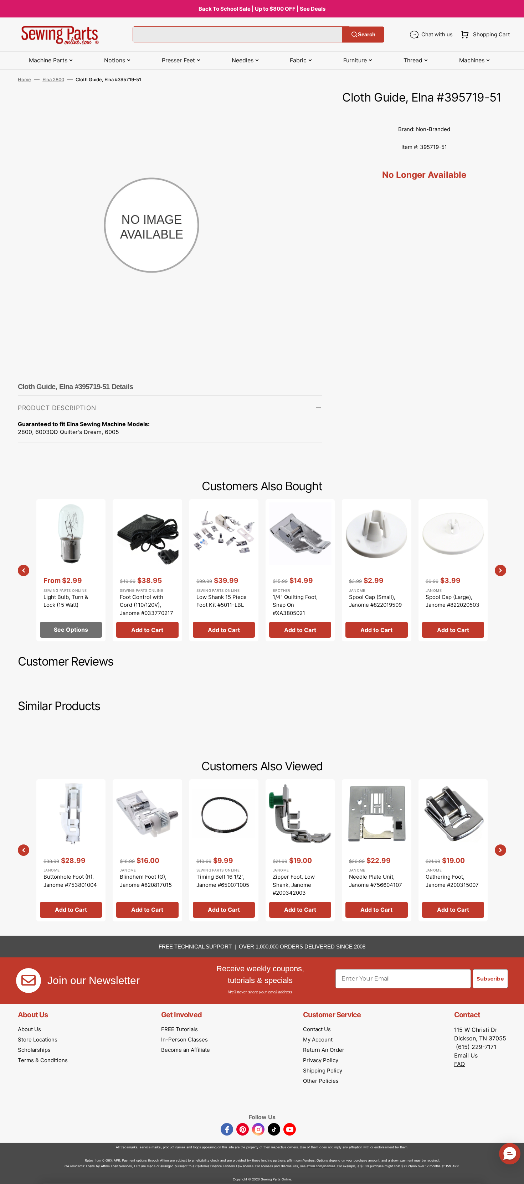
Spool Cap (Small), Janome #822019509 (375, 601)
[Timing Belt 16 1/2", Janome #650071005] (223, 850)
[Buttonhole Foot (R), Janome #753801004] (71, 850)
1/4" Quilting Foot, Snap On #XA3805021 (295, 605)
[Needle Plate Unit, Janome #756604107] (376, 850)
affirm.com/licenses (321, 1166)
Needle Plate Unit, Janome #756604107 (375, 880)
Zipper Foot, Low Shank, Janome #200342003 (294, 884)
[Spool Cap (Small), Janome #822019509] (376, 570)
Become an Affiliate (185, 1049)
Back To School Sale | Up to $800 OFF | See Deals (262, 8)
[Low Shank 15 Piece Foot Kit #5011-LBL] (223, 570)
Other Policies (321, 1080)
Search (366, 34)
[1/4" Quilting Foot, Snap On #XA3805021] (300, 570)
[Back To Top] (513, 1173)
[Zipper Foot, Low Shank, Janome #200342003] (300, 850)
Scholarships (34, 1049)
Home (24, 79)
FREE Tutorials (179, 1029)
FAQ (459, 1063)
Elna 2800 (53, 79)
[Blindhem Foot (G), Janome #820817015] (147, 850)
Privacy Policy (320, 1060)
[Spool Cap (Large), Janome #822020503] (453, 570)
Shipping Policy (322, 1070)
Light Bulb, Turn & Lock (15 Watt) (65, 601)
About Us (29, 1029)
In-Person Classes (184, 1039)
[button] (484, 34)
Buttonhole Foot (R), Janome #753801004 (70, 880)
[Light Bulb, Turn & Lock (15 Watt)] (71, 570)
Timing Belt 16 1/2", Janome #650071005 (222, 880)
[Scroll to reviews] (424, 113)
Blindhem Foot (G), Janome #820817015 (146, 880)
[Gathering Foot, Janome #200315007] (453, 850)
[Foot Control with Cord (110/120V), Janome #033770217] (147, 570)
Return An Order (323, 1049)
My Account (318, 1039)
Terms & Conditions (43, 1060)
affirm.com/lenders (301, 1160)
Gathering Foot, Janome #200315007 (452, 880)
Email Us (466, 1055)
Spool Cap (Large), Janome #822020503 (452, 601)
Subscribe (490, 979)
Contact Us (317, 1029)
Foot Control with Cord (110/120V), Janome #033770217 (146, 605)
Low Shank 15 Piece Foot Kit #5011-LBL (221, 601)
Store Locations (37, 1039)
